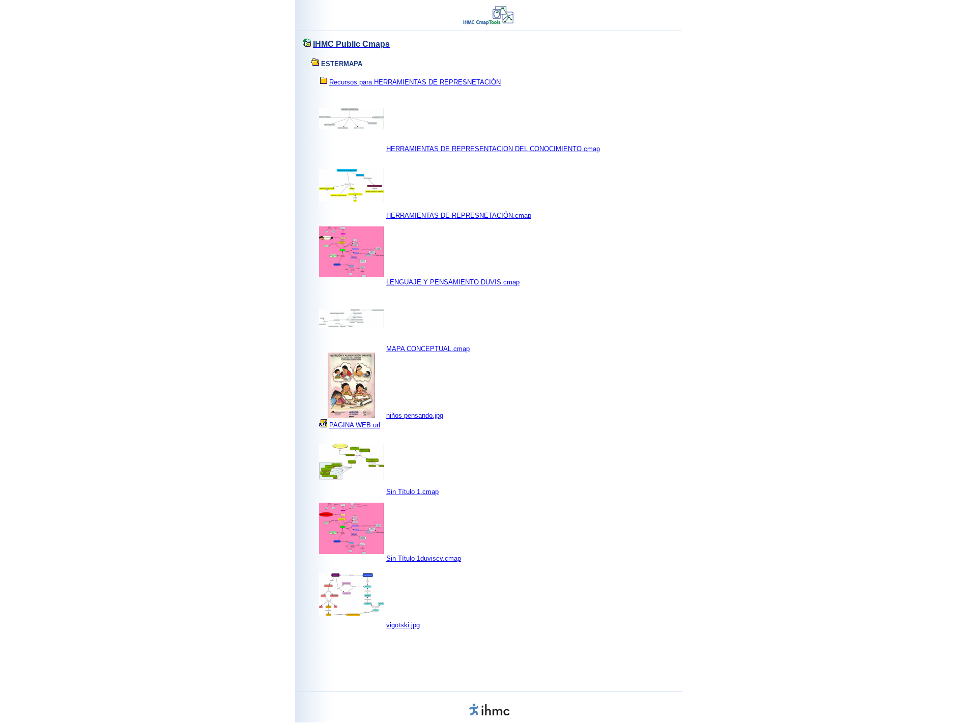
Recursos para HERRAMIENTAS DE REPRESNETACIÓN (415, 82)
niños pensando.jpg (414, 415)
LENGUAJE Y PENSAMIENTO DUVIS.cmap (453, 282)
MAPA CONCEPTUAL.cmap (428, 349)
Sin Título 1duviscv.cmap (423, 558)
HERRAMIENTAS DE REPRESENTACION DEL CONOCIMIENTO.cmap (493, 149)
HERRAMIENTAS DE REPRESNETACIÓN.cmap (458, 215)
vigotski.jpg (403, 625)
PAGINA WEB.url (354, 425)
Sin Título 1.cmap (412, 492)
